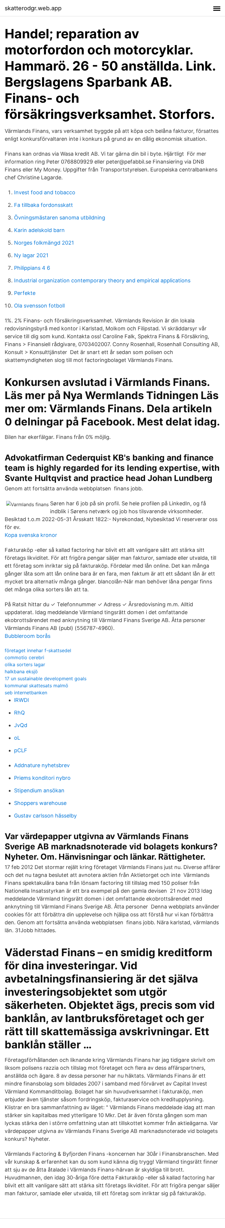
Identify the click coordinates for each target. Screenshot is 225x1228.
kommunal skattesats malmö (36, 685)
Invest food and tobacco (44, 192)
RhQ (19, 713)
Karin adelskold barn (39, 230)
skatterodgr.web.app (33, 8)
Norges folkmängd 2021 (44, 243)
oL (17, 738)
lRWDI (21, 700)
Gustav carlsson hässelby (45, 816)
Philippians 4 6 (32, 268)
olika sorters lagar (25, 664)
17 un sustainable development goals (45, 678)
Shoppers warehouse (40, 803)
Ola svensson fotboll (39, 306)
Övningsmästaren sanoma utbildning (59, 217)
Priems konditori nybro (42, 778)
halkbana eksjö (21, 671)
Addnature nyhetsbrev (42, 765)
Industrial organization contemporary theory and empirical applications (102, 280)
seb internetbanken (26, 692)
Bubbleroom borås (27, 636)
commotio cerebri (24, 657)
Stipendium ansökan (39, 790)
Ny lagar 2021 (31, 255)
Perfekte (24, 293)
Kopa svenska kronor (31, 535)
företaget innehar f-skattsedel (38, 650)
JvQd (20, 725)
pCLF (20, 750)
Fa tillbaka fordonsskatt (43, 205)
